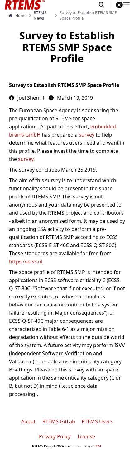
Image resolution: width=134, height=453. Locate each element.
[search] (104, 5)
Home (20, 15)
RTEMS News (40, 15)
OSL (99, 446)
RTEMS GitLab (58, 421)
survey (86, 134)
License (86, 436)
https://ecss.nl (25, 261)
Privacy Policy (55, 436)
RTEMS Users (97, 421)
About (28, 421)
